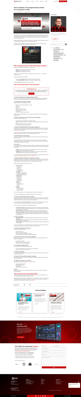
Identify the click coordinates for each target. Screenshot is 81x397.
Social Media (56, 60)
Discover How (31, 93)
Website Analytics (28, 380)
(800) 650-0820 (56, 1)
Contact (46, 1)
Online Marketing (57, 56)
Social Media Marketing (29, 383)
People (37, 1)
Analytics (57, 47)
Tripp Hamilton (54, 14)
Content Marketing (57, 49)
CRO (62, 49)
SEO (61, 58)
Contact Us (42, 383)
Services (27, 1)
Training (57, 380)
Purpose (41, 1)
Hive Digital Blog (58, 383)
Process (32, 1)
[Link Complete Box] (24, 303)
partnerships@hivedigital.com (15, 390)
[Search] (66, 44)
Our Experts (42, 380)
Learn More (71, 386)
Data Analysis (56, 51)
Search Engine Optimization (30, 381)
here (41, 194)
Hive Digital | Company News (58, 53)
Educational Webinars (59, 381)
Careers (42, 381)
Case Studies (58, 382)
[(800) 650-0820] (53, 1)
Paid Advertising (56, 58)
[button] (63, 1)
